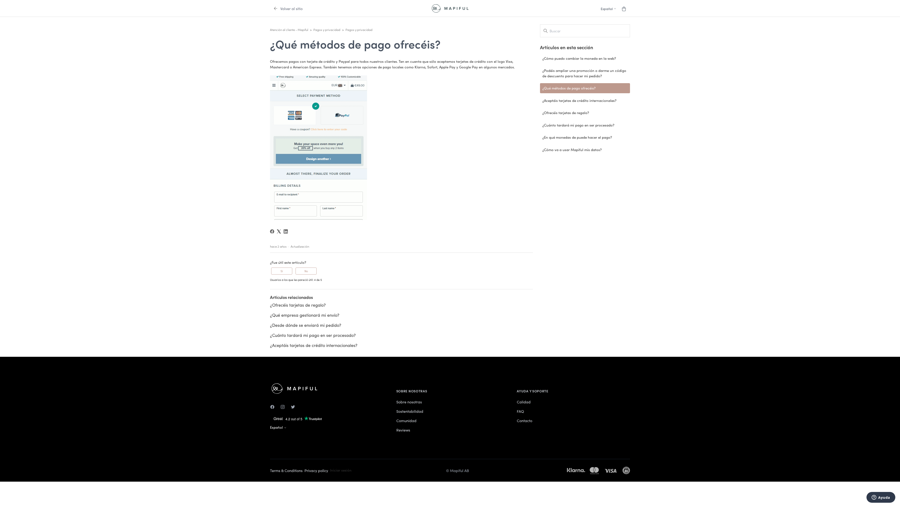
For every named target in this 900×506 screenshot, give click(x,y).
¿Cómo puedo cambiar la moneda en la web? (579, 58)
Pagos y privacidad (326, 29)
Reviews (403, 429)
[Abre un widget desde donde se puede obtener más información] (880, 498)
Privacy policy (316, 470)
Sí (282, 271)
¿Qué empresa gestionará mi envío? (304, 315)
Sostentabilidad (409, 411)
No (306, 271)
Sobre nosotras (409, 401)
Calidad (524, 401)
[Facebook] (272, 231)
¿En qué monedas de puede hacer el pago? (577, 137)
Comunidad (406, 420)
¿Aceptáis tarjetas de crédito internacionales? (313, 345)
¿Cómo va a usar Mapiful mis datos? (572, 149)
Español (277, 427)
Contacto (524, 420)
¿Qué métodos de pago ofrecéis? (569, 88)
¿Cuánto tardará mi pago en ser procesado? (313, 335)
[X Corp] (279, 231)
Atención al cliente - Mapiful (289, 29)
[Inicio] (450, 8)
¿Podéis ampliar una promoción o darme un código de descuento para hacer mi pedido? (584, 73)
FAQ (520, 411)
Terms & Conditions (286, 470)
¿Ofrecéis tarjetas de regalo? (298, 305)
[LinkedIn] (286, 231)
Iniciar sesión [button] (341, 470)
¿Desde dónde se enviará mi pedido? (305, 325)
